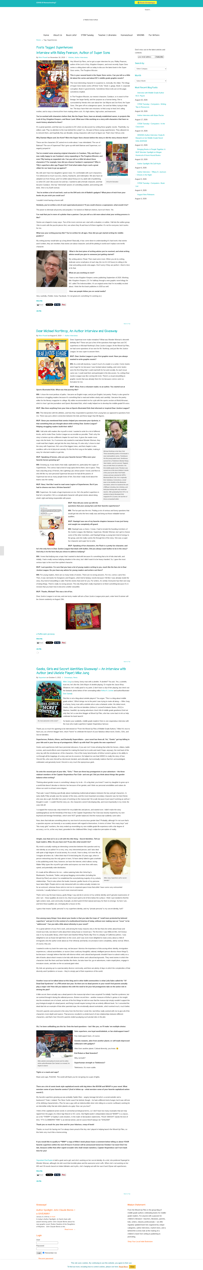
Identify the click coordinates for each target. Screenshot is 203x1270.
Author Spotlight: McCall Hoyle (149, 164)
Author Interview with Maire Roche (150, 115)
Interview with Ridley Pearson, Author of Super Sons (73, 53)
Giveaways (68, 677)
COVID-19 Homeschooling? (46, 3)
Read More (123, 1267)
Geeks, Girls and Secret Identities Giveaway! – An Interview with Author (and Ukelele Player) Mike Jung (81, 671)
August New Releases (145, 194)
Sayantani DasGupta (44, 1160)
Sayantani (42, 677)
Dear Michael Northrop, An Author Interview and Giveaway (76, 331)
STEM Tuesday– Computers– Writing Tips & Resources (151, 105)
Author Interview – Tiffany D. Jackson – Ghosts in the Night (151, 173)
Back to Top (127, 323)
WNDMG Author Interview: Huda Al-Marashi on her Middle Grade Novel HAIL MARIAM (150, 138)
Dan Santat (67, 694)
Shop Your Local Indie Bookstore (140, 1241)
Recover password (46, 1258)
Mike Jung (67, 682)
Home (38, 40)
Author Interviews (81, 57)
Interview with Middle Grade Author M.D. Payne (150, 94)
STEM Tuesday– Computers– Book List (150, 184)
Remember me (51, 1253)
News (75, 677)
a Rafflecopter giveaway (45, 634)
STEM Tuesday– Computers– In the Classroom (150, 125)
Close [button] (132, 1267)
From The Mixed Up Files (101, 21)
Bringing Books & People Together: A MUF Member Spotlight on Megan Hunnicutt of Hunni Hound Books (150, 152)
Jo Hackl (52, 1217)
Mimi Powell (43, 57)
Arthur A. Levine (107, 691)
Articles (71, 57)
